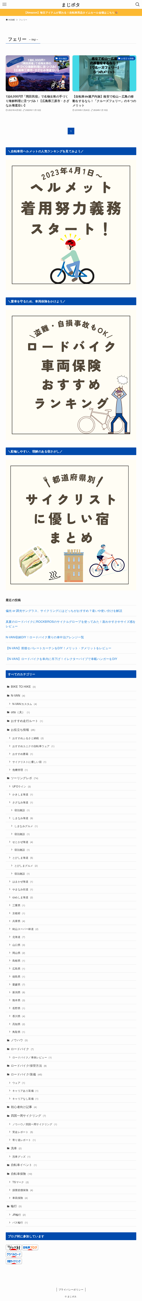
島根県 (18, 960)
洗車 (16, 1148)
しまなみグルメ (26, 826)
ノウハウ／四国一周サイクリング (34, 1124)
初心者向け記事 (24, 1107)
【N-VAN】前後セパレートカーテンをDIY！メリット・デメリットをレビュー (58, 648)
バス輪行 (20, 1222)
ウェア (18, 1082)
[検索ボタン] (137, 4)
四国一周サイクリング (28, 1115)
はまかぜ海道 (22, 881)
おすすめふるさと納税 (28, 738)
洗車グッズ (21, 1156)
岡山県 (18, 953)
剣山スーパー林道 (25, 929)
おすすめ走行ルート (27, 721)
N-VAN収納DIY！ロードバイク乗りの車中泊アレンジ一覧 (45, 637)
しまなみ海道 (22, 818)
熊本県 (18, 1000)
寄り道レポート (24, 1140)
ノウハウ (19, 1040)
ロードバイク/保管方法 (29, 1065)
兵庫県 (18, 921)
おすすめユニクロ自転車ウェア (33, 746)
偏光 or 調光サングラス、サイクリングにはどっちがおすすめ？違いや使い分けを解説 (64, 610)
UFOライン (21, 786)
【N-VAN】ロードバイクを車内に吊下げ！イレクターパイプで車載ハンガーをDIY (61, 659)
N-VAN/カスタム (24, 704)
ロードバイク (22, 1049)
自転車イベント (24, 1165)
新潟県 (18, 992)
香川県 (18, 1016)
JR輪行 (19, 1214)
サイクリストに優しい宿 (29, 762)
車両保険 (20, 1198)
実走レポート (22, 1132)
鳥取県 (18, 1032)
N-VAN (18, 695)
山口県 (18, 945)
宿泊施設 (22, 810)
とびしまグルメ (26, 865)
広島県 (18, 968)
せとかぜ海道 (22, 842)
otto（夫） (20, 712)
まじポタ (71, 4)
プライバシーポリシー (71, 1289)
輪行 (16, 1206)
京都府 (18, 913)
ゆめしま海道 (22, 897)
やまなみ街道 (22, 889)
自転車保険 (21, 1173)
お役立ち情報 (23, 729)
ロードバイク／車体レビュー (32, 1057)
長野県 (18, 1008)
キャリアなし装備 (25, 1098)
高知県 (18, 1024)
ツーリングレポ (24, 778)
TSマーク (20, 1182)
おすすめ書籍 (22, 754)
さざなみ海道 (22, 802)
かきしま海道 (22, 794)
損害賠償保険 (22, 1190)
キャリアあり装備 (25, 1090)
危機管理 (20, 770)
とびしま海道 (22, 857)
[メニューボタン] (4, 4)
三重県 (18, 905)
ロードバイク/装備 (26, 1074)
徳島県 (18, 976)
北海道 (18, 937)
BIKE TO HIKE (23, 686)
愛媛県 (18, 984)
